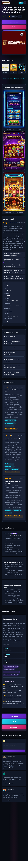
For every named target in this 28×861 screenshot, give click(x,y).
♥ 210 (5, 800)
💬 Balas (11, 767)
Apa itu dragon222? (11, 336)
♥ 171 (5, 767)
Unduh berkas (14, 22)
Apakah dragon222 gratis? (12, 348)
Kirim (14, 751)
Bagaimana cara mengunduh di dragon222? (12, 342)
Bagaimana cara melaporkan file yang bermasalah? (12, 366)
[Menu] (24, 2)
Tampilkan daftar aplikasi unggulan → (14, 78)
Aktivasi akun (14, 27)
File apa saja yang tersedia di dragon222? (12, 360)
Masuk (20, 2)
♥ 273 (5, 783)
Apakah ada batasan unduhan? (10, 353)
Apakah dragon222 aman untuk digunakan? (11, 373)
